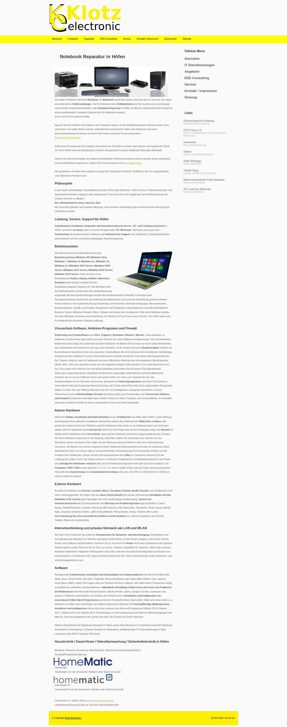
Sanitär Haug (191, 170)
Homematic (190, 142)
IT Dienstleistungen (199, 65)
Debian (187, 151)
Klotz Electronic (73, 718)
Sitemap (190, 97)
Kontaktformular (133, 163)
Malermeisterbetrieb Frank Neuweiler (204, 179)
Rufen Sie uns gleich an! (68, 137)
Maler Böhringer (192, 161)
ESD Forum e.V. (193, 130)
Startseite (192, 59)
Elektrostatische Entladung (199, 120)
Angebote (191, 71)
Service (190, 84)
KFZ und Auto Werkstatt (197, 189)
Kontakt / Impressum (200, 91)
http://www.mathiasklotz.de (100, 700)
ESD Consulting (196, 78)
